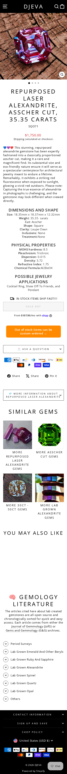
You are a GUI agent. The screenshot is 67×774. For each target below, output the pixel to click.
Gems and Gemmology (22, 630)
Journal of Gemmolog (26, 626)
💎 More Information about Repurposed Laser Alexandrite (33, 395)
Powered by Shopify (33, 771)
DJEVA (34, 6)
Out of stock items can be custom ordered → (33, 331)
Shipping (19, 139)
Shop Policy (32, 732)
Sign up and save (32, 723)
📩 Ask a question (34, 349)
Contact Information (32, 714)
